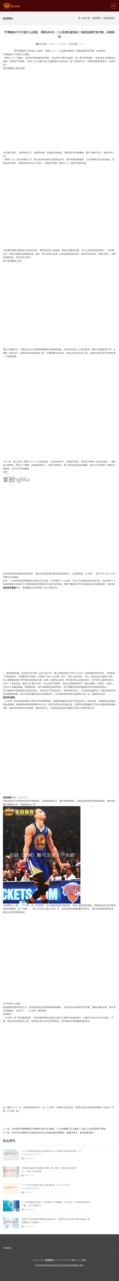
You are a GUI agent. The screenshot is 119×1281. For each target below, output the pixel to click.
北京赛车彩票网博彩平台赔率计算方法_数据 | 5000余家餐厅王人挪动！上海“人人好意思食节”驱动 (59, 1128)
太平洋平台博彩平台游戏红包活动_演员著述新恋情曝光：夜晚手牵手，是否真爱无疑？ (53, 1132)
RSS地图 (71, 1260)
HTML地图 (81, 1260)
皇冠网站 (96, 18)
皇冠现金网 (62, 1265)
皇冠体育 (52, 1265)
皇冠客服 (72, 1265)
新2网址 (80, 1265)
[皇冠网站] (11, 5)
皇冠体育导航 (41, 1265)
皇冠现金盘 (108, 18)
